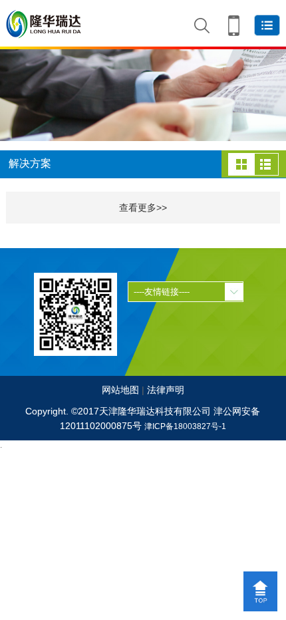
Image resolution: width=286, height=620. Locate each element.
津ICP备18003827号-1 (185, 426)
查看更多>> (143, 207)
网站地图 (120, 390)
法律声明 (165, 390)
